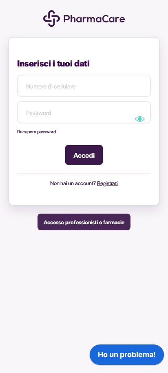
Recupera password (36, 131)
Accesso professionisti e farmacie (84, 222)
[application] (127, 356)
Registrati (107, 183)
